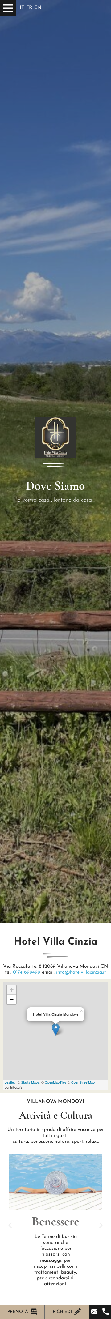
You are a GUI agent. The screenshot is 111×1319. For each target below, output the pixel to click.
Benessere (55, 1221)
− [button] (12, 999)
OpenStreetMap (83, 1082)
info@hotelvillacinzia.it (81, 972)
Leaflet (10, 1082)
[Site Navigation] (8, 8)
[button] (10, 1225)
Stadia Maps (30, 1082)
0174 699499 (26, 972)
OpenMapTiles (56, 1082)
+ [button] (12, 990)
